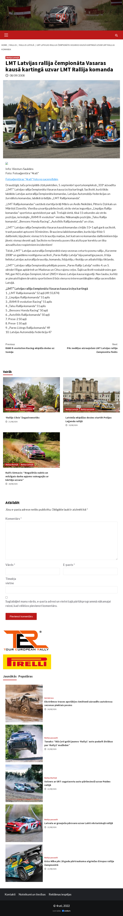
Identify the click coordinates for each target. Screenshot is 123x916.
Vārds (10, 565)
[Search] (116, 35)
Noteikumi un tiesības (32, 894)
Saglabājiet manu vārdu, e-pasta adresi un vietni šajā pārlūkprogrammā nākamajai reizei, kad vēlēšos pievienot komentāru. (58, 604)
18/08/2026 (12, 484)
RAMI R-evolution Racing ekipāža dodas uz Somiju (29, 348)
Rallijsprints (26, 409)
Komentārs (13, 518)
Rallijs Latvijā (12, 57)
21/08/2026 (12, 421)
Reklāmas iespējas (60, 894)
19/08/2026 (73, 425)
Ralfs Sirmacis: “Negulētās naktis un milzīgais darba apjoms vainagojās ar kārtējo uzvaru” (27, 476)
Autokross (49, 698)
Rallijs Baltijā (12, 464)
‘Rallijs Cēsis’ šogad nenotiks (22, 417)
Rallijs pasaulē (87, 409)
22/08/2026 (51, 789)
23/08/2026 (51, 749)
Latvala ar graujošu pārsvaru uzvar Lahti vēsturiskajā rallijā (78, 823)
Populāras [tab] (25, 676)
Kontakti (10, 894)
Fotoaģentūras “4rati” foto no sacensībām (31, 179)
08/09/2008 (17, 75)
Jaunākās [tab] (10, 676)
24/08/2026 (51, 709)
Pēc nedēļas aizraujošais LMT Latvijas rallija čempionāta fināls (92, 348)
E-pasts (69, 565)
